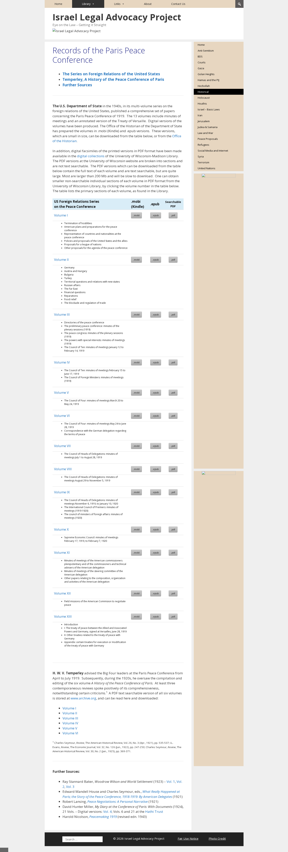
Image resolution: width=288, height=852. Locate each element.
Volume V (61, 392)
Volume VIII (63, 469)
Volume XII (62, 593)
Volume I (61, 215)
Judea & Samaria (207, 127)
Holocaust (204, 97)
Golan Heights (206, 74)
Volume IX (62, 492)
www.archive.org (83, 698)
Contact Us (178, 4)
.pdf (173, 215)
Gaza (201, 68)
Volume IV (62, 362)
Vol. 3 (70, 786)
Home (58, 4)
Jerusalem (204, 121)
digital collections (90, 156)
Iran (200, 115)
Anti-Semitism (206, 50)
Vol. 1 (171, 781)
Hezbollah (204, 86)
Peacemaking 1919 (103, 816)
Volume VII (62, 446)
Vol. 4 (107, 811)
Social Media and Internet (213, 150)
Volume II (61, 259)
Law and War (205, 133)
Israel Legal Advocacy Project (117, 17)
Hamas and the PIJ (208, 80)
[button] (239, 4)
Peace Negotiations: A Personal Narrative (117, 801)
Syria (201, 156)
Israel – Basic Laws (209, 109)
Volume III (62, 314)
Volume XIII (63, 616)
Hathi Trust (154, 811)
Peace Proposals (208, 139)
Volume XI (62, 552)
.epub (156, 215)
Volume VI (62, 415)
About (148, 4)
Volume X (61, 529)
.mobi (136, 215)
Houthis (202, 103)
